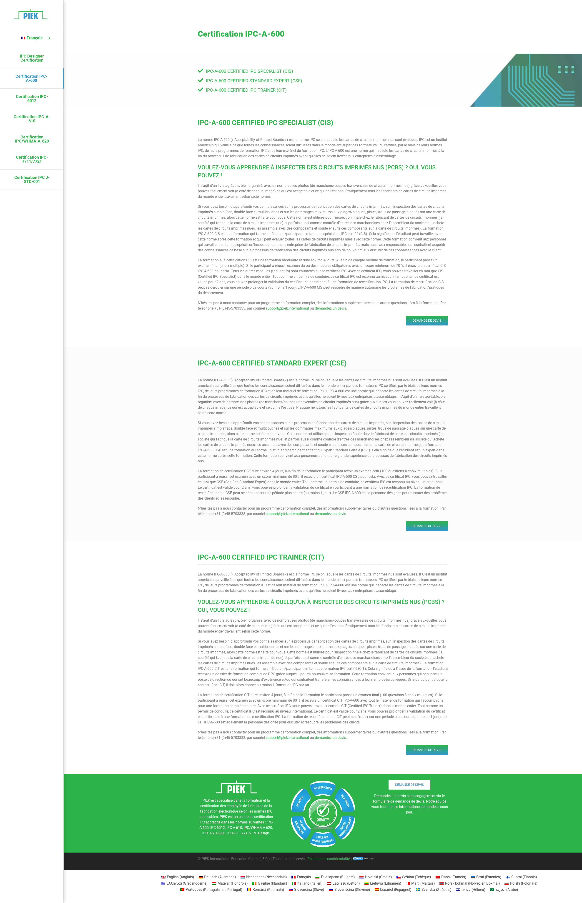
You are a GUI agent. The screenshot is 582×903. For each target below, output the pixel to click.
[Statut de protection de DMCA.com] (364, 859)
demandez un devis (330, 308)
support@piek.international (287, 308)
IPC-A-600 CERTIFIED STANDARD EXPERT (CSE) (254, 80)
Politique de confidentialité (328, 859)
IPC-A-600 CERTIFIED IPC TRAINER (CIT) (246, 90)
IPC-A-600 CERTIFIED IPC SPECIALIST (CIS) (249, 71)
